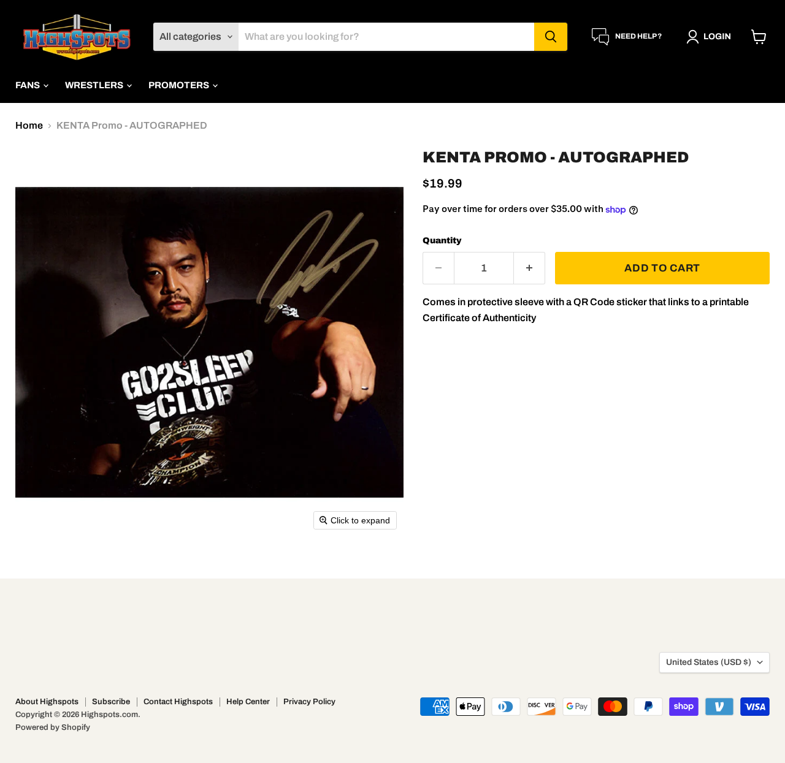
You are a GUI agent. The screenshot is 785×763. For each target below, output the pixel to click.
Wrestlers (95, 85)
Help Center (248, 701)
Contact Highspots (178, 701)
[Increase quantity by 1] (529, 268)
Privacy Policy (309, 701)
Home (29, 125)
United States (708, 662)
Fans (28, 85)
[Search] (550, 37)
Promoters (179, 85)
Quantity (442, 240)
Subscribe (111, 701)
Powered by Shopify (52, 727)
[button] (711, 36)
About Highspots (46, 701)
